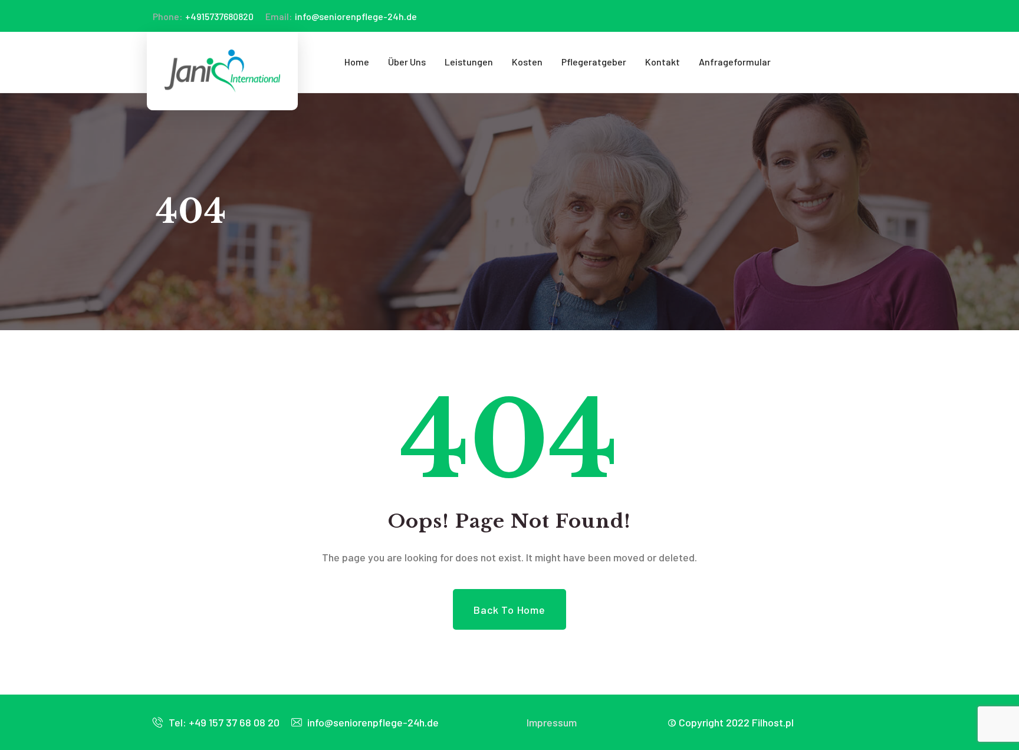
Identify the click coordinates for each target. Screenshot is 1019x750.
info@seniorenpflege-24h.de (341, 16)
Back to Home (509, 609)
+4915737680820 (203, 16)
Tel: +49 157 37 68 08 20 (223, 722)
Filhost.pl (773, 722)
